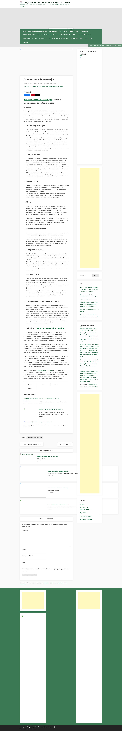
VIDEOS (71, 31)
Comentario (25, 530)
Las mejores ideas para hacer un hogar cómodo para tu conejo (63, 473)
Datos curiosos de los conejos (38, 99)
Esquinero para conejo (53, 490)
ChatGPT (30, 384)
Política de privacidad (85, 516)
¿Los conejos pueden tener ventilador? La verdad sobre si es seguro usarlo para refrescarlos (88, 297)
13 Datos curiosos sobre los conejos (49, 398)
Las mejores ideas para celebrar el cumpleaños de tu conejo (62, 506)
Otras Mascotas (27, 38)
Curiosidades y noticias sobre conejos (37, 31)
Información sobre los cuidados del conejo (47, 34)
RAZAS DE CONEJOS (29, 34)
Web (23, 562)
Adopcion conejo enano (45, 422)
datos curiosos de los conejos (44, 370)
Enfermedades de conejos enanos (45, 458)
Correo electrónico (27, 556)
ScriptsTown (34, 729)
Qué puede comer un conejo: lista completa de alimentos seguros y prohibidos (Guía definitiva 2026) (88, 304)
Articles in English (39, 38)
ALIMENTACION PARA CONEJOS (58, 31)
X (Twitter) (57, 384)
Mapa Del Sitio (88, 38)
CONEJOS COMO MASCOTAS (68, 34)
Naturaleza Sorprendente (85, 34)
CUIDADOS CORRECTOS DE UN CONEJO (51, 409)
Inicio (24, 31)
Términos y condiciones (76, 38)
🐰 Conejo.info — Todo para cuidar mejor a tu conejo (45, 2)
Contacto (25, 42)
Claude (43, 384)
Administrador (38, 83)
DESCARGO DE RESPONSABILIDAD (58, 38)
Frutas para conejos (85, 381)
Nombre (24, 549)
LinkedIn (30, 388)
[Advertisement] (61, 19)
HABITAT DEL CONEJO (82, 31)
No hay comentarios (51, 83)
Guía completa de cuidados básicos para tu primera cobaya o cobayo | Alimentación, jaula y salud (89, 289)
